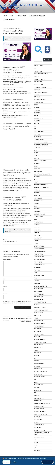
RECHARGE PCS (37, 331)
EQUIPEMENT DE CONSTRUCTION (41, 187)
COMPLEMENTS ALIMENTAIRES (41, 142)
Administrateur (16, 28)
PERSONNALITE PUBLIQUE (40, 302)
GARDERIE (36, 203)
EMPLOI (36, 179)
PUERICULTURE (37, 328)
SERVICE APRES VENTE (39, 363)
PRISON (36, 318)
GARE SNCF (36, 208)
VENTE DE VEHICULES (39, 424)
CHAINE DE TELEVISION (39, 131)
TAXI (6, 239)
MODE (35, 272)
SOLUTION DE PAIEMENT (39, 376)
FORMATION (37, 195)
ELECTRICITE (37, 168)
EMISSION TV (37, 176)
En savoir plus (8, 39)
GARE (35, 206)
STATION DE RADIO (38, 384)
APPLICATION (37, 96)
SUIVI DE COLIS (37, 390)
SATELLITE (36, 355)
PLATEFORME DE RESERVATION (41, 310)
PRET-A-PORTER (37, 315)
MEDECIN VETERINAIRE (39, 256)
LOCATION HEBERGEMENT (39, 251)
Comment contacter (11, 67)
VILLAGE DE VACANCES (39, 437)
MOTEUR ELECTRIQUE (39, 275)
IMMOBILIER (37, 224)
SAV (35, 358)
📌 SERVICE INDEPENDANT (9, 19)
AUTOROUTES (37, 112)
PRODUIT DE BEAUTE (38, 320)
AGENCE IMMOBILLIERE (39, 79)
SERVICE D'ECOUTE (38, 368)
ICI (21, 190)
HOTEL (35, 219)
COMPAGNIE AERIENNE (39, 139)
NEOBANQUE (37, 283)
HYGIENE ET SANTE (38, 222)
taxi (27, 81)
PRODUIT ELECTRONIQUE (39, 323)
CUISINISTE (36, 155)
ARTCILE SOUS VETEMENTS (40, 99)
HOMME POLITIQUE (38, 216)
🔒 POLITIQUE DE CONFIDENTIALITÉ (37, 15)
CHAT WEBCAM (37, 136)
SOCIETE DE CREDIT (38, 374)
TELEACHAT (36, 395)
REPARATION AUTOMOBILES (40, 342)
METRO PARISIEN (38, 262)
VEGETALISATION (38, 419)
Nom (4, 279)
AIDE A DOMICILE (38, 81)
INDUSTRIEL (37, 227)
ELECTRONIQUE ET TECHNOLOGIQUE (42, 174)
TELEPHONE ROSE (38, 400)
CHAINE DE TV (37, 134)
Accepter (6, 462)
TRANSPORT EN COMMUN (39, 411)
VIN (35, 439)
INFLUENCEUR (37, 230)
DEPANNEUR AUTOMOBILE (40, 160)
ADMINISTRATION (38, 71)
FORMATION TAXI (38, 198)
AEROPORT (36, 76)
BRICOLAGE (36, 123)
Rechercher (47, 59)
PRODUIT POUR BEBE (38, 326)
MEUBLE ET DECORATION (39, 264)
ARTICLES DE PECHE (38, 102)
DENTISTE (36, 158)
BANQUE (36, 115)
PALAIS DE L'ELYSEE (38, 288)
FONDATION (37, 192)
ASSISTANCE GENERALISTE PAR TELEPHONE (23, 6)
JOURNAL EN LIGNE (38, 238)
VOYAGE (36, 442)
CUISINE (36, 152)
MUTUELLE (36, 280)
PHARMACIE (36, 304)
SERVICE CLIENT (37, 366)
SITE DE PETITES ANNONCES (40, 371)
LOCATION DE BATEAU (39, 246)
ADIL (35, 68)
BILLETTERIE (37, 120)
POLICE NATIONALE (38, 312)
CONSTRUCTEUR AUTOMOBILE (41, 144)
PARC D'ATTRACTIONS (39, 294)
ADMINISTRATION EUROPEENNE (41, 73)
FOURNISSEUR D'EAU (38, 200)
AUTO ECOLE (37, 110)
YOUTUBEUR (37, 450)
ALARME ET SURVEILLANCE (40, 87)
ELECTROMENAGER (38, 171)
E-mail (5, 286)
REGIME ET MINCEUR (38, 334)
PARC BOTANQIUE (38, 291)
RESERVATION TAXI (9, 241)
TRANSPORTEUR (37, 416)
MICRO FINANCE (37, 267)
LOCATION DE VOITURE (39, 248)
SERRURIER (36, 360)
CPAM (35, 150)
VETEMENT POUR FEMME (39, 430)
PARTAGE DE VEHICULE (39, 299)
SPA (35, 379)
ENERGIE (36, 182)
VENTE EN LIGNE (37, 427)
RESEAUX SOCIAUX (38, 344)
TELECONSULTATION (38, 398)
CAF (35, 128)
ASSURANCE (36, 107)
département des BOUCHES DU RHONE (13, 83)
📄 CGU (11, 15)
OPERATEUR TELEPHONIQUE (40, 286)
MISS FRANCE (37, 270)
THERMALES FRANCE (38, 406)
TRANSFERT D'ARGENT (39, 408)
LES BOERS (36, 240)
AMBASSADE (37, 90)
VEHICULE (36, 422)
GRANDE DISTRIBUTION (39, 214)
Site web (5, 294)
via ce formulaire (10, 225)
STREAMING (36, 387)
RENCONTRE (37, 336)
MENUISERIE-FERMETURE (39, 259)
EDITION (36, 166)
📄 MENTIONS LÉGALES (21, 15)
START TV (36, 382)
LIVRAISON (36, 243)
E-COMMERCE (37, 163)
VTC (35, 447)
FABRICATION (37, 190)
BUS (35, 126)
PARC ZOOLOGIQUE (38, 296)
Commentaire (7, 259)
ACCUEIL (5, 15)
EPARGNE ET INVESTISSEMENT (40, 184)
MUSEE (35, 278)
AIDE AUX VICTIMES (38, 84)
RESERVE (36, 350)
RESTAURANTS (37, 352)
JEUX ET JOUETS (37, 235)
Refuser (14, 462)
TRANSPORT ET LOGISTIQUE (40, 414)
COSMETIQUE (37, 147)
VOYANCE (36, 445)
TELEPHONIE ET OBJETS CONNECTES (42, 403)
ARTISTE (36, 104)
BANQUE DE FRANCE (38, 118)
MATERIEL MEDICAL (38, 254)
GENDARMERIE (37, 211)
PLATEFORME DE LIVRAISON (40, 307)
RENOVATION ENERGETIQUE (40, 339)
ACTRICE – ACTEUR (38, 65)
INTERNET (36, 232)
